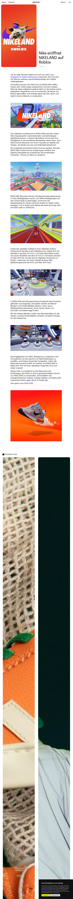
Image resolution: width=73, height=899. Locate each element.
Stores (63, 2)
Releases (11, 2)
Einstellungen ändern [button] (55, 895)
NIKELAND (28, 383)
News (4, 2)
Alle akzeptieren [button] (45, 895)
